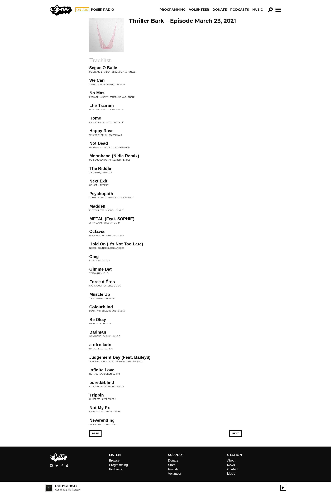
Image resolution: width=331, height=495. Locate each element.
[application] (283, 488)
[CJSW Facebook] (62, 465)
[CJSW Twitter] (56, 465)
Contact (232, 469)
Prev (95, 433)
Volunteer (199, 10)
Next (235, 433)
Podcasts (239, 10)
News (231, 465)
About (231, 460)
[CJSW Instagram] (51, 465)
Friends (173, 469)
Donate (220, 10)
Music (257, 10)
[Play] (283, 488)
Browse (114, 460)
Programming (172, 10)
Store (171, 465)
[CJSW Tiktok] (67, 465)
